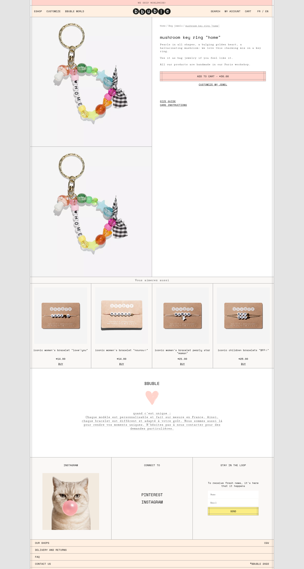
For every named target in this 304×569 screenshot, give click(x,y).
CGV (266, 543)
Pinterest (152, 494)
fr (258, 11)
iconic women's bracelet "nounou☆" (121, 350)
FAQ (37, 557)
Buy (60, 364)
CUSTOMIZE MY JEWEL (213, 84)
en (266, 11)
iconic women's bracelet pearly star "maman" (182, 351)
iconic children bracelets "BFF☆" (243, 350)
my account (233, 11)
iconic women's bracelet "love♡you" (60, 350)
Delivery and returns (51, 550)
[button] (215, 11)
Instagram (152, 502)
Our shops (42, 543)
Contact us (43, 563)
